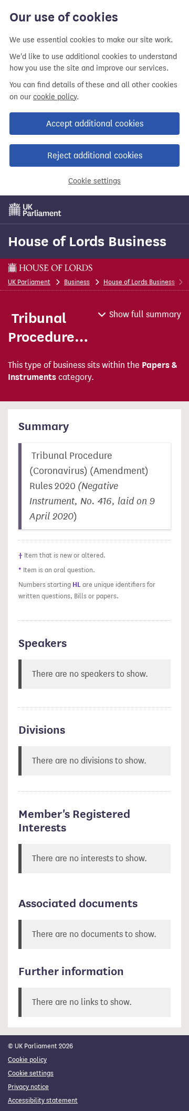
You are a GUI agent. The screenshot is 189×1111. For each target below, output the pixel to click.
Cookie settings (94, 181)
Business (77, 282)
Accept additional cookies (94, 124)
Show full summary (145, 314)
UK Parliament (29, 282)
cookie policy (55, 96)
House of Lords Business (87, 241)
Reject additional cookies (94, 155)
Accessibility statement (43, 1100)
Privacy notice (28, 1087)
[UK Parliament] (35, 209)
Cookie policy (27, 1059)
